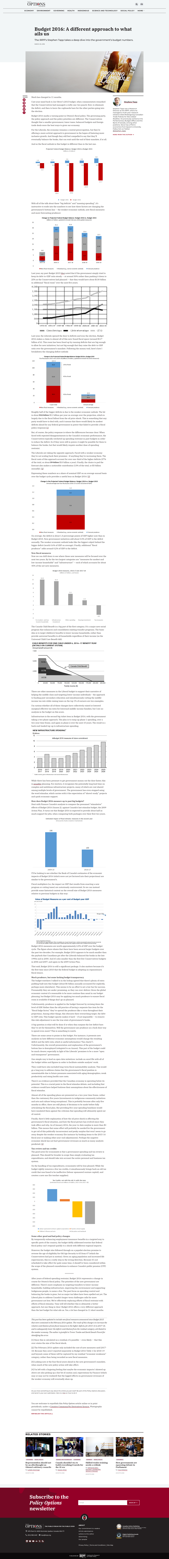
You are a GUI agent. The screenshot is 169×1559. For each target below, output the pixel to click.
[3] (89, 476)
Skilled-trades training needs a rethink (97, 1463)
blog (63, 273)
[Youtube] (33, 1541)
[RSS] (42, 1541)
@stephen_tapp (119, 131)
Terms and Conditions (97, 1545)
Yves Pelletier (122, 1470)
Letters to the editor (86, 1534)
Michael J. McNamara (93, 1469)
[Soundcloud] (36, 1541)
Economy (29, 11)
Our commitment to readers (89, 1528)
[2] (42, 468)
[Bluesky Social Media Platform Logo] (30, 1541)
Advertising (83, 1537)
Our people (83, 1539)
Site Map (110, 1545)
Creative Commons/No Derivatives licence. (70, 1406)
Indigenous (83, 11)
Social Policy (127, 11)
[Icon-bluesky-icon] (24, 103)
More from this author (122, 134)
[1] (47, 427)
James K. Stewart (92, 1471)
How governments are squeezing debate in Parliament (126, 1464)
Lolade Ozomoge (34, 1470)
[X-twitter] (24, 112)
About (82, 1525)
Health (71, 11)
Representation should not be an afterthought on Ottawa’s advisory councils (38, 1464)
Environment (43, 11)
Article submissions (86, 1531)
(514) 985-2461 (32, 1535)
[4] (42, 1144)
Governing (58, 11)
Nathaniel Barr (93, 1467)
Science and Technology (105, 11)
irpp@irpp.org (46, 1535)
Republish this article (41, 1414)
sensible (37, 784)
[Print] (24, 109)
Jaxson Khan (62, 1470)
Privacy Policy (83, 1545)
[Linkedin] (24, 99)
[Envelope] (24, 106)
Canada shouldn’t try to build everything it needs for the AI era (69, 1464)
